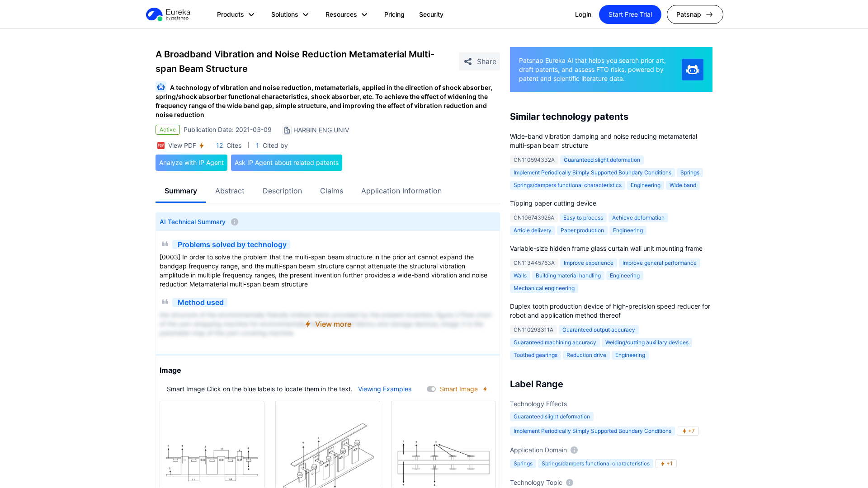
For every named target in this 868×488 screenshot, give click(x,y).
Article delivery (533, 230)
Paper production (582, 230)
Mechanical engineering (544, 288)
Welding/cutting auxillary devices (647, 342)
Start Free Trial (630, 14)
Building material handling (568, 275)
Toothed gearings (535, 355)
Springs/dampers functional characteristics (568, 185)
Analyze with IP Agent (191, 162)
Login (583, 14)
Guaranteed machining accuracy (555, 342)
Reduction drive (586, 355)
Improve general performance (660, 262)
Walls (520, 275)
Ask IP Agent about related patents (287, 162)
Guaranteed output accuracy (598, 329)
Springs (689, 172)
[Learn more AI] (692, 69)
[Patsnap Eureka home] (167, 14)
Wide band (683, 185)
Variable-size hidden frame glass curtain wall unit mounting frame (606, 248)
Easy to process (583, 217)
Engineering (645, 185)
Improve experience (588, 262)
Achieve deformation (638, 217)
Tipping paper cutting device (553, 203)
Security (431, 14)
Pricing (394, 14)
